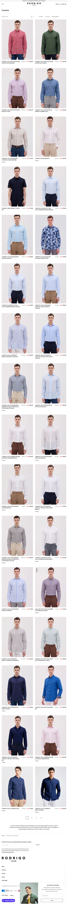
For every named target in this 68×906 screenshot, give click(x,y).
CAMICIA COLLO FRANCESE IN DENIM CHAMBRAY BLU (43, 110)
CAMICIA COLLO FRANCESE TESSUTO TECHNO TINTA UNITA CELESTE (44, 356)
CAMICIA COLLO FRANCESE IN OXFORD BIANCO (10, 507)
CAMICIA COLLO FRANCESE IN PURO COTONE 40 (10, 609)
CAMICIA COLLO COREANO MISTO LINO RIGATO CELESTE (10, 355)
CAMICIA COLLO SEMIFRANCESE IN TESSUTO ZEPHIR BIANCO (11, 457)
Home (3, 835)
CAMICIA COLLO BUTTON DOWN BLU (44, 708)
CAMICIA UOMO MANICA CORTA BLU (11, 209)
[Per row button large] (32, 16)
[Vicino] (64, 884)
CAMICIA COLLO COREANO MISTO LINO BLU (42, 809)
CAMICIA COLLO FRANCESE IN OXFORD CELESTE (10, 257)
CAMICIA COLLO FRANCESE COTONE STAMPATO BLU (42, 257)
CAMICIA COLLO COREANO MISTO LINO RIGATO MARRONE (10, 659)
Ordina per (47, 16)
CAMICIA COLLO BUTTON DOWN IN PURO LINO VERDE (44, 62)
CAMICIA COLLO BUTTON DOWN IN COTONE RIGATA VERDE (44, 659)
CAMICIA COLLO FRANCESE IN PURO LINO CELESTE (43, 405)
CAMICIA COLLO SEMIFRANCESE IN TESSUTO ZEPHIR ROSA (44, 758)
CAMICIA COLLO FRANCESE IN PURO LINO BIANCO (43, 457)
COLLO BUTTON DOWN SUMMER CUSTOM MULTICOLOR (44, 609)
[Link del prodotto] (17, 40)
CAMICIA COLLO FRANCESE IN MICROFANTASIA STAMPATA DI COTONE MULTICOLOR (10, 406)
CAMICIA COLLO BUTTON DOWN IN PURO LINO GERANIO (11, 62)
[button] (3, 4)
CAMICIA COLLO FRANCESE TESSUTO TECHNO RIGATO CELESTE (42, 306)
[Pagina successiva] (40, 817)
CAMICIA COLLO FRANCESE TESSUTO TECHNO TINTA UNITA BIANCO (44, 508)
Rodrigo (7, 886)
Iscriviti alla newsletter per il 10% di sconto (34, 0)
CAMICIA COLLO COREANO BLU (10, 808)
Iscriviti (38, 844)
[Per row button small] (34, 16)
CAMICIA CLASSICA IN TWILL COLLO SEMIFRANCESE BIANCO (44, 558)
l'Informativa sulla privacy (8, 852)
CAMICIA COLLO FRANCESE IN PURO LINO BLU (10, 708)
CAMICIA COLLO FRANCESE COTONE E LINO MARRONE (9, 159)
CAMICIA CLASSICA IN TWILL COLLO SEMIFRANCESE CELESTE (44, 209)
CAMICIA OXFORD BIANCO (42, 158)
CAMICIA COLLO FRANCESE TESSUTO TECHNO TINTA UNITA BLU (10, 759)
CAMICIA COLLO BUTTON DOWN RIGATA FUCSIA (11, 110)
